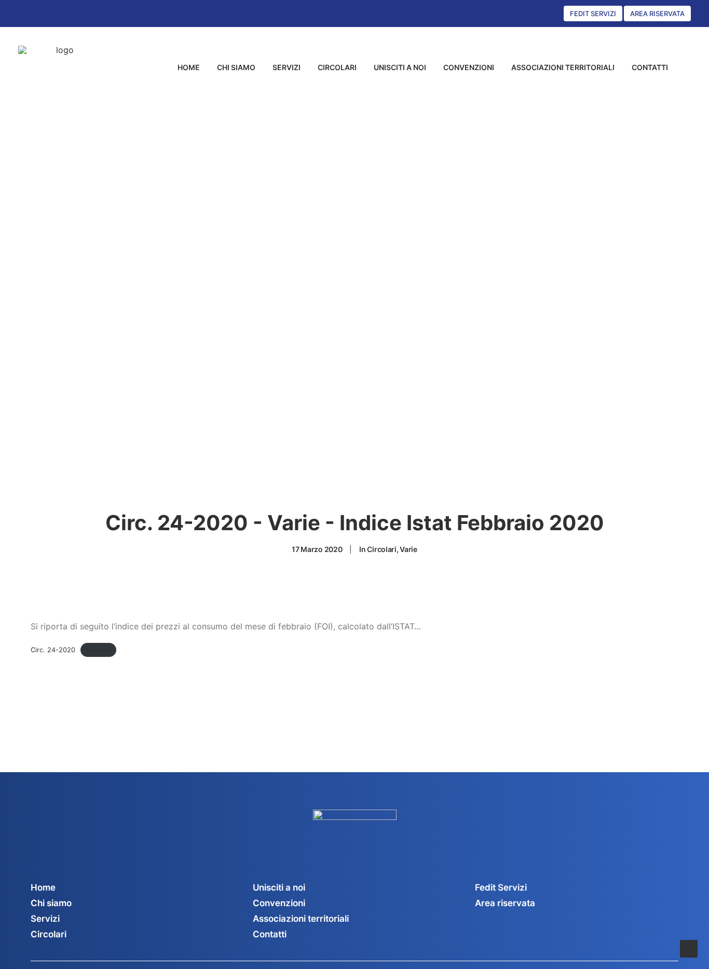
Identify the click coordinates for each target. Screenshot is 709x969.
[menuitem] (188, 67)
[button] (686, 67)
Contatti (270, 934)
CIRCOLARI (337, 67)
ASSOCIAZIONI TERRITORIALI (563, 67)
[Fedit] (61, 67)
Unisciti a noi (279, 887)
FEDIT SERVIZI (593, 13)
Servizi (45, 918)
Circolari (381, 549)
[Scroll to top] (689, 948)
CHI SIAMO (236, 67)
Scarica (98, 650)
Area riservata (505, 903)
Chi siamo (51, 903)
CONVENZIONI (468, 67)
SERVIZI (286, 67)
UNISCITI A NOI (400, 67)
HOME (189, 67)
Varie (408, 549)
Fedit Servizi (501, 887)
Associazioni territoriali (301, 918)
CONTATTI (650, 67)
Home (43, 887)
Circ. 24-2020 (53, 650)
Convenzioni (279, 903)
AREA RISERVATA (657, 13)
